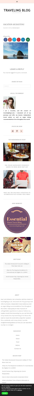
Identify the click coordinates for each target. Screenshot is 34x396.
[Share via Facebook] (6, 41)
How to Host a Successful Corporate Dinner (15, 377)
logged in (13, 72)
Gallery (18, 345)
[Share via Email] (28, 41)
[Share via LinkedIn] (23, 41)
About (17, 338)
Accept (4, 393)
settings (19, 390)
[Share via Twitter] (14, 41)
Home (17, 335)
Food (17, 342)
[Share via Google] (10, 41)
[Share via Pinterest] (19, 41)
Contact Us (17, 348)
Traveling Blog (17, 11)
